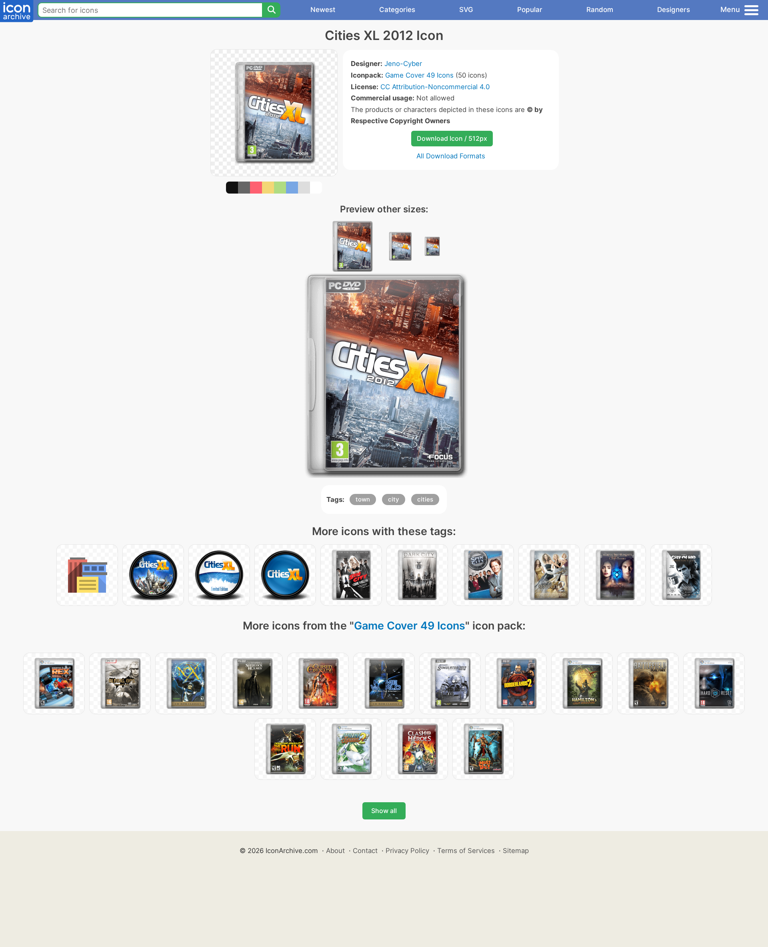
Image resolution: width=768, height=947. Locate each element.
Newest (322, 10)
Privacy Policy (407, 851)
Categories (397, 10)
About (335, 851)
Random (599, 10)
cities (425, 499)
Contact (365, 851)
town (363, 499)
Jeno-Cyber (403, 64)
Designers (673, 10)
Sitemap (516, 851)
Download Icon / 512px (452, 138)
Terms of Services (466, 851)
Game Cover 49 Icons (419, 75)
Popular (529, 10)
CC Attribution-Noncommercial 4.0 (435, 87)
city (393, 499)
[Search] (271, 10)
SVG (466, 10)
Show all (384, 811)
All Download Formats (450, 156)
